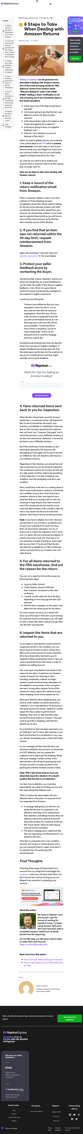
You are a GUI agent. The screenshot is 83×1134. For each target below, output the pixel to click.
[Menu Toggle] (37, 1)
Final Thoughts (8, 125)
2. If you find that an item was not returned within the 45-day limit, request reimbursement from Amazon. (10, 49)
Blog (14, 1110)
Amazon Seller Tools (14, 1117)
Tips (51, 17)
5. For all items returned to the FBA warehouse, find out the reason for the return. (9, 99)
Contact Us (56, 1116)
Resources (56, 1121)
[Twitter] (76, 1119)
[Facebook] (72, 1119)
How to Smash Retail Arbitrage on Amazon (43, 959)
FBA (44, 143)
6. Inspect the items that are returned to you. (8, 116)
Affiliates (13, 1121)
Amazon (44, 17)
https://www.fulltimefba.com (33, 944)
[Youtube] (74, 1115)
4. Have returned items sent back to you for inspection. (9, 82)
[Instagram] (79, 1115)
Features (14, 1114)
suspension (25, 874)
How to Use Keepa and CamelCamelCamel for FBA (43, 964)
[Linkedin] (70, 1115)
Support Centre (56, 1112)
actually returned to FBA (30, 255)
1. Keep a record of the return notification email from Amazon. (9, 31)
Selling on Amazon (29, 79)
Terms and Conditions (36, 1111)
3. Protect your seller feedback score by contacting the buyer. (9, 66)
